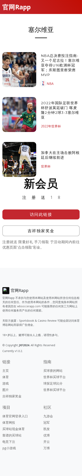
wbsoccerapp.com (29, 306)
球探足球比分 (52, 383)
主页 (5, 370)
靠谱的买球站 (11, 435)
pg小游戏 (9, 448)
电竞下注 (8, 441)
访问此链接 (41, 214)
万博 (46, 448)
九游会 (48, 416)
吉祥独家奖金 (41, 230)
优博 (46, 435)
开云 (46, 441)
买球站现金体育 (13, 429)
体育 (5, 377)
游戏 (5, 383)
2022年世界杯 (51, 126)
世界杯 (46, 166)
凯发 (46, 429)
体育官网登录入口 (15, 416)
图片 (5, 390)
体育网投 (8, 422)
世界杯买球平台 (54, 377)
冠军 (46, 422)
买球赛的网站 (52, 370)
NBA (50, 83)
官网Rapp (16, 7)
